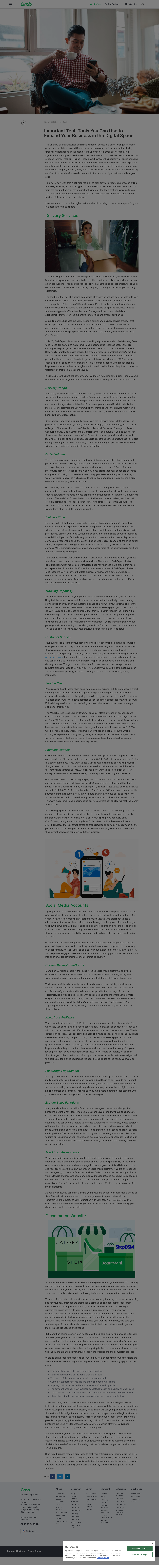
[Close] (152, 1543)
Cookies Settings (139, 1555)
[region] (109, 1551)
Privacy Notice (103, 1558)
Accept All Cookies (139, 1548)
